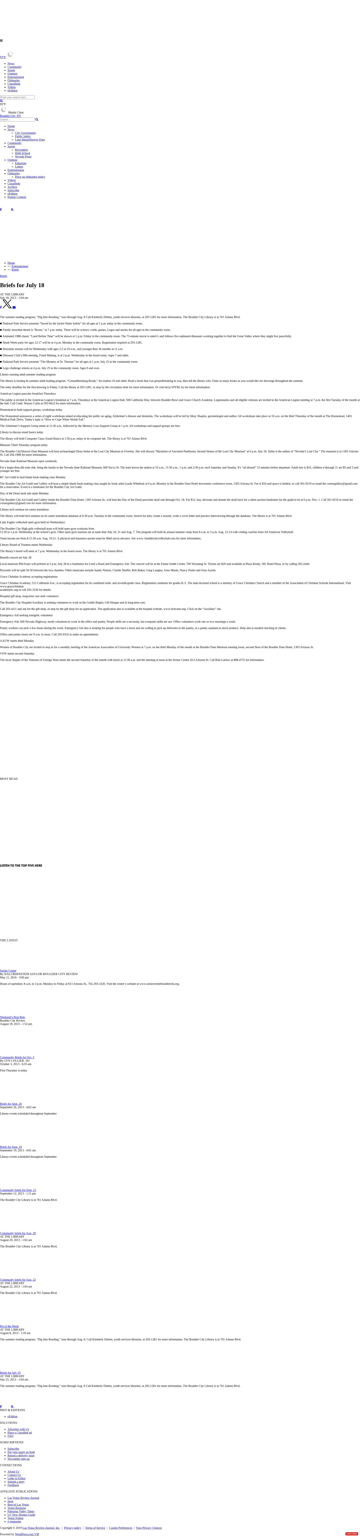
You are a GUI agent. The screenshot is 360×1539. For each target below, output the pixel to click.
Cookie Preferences (120, 1527)
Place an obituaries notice (30, 176)
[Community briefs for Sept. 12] (19, 1186)
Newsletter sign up (19, 1458)
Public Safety (23, 136)
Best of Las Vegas (18, 1504)
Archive (12, 186)
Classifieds (14, 83)
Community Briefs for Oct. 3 (17, 1057)
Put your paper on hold (21, 1452)
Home (11, 126)
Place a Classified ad (20, 1432)
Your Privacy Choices (149, 1527)
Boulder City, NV (10, 115)
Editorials (20, 163)
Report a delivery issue (21, 1455)
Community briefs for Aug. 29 (18, 1233)
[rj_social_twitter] (6, 209)
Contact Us (14, 1475)
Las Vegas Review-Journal (23, 1497)
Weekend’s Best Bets (12, 1017)
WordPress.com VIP (27, 1534)
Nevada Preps (23, 156)
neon (10, 1501)
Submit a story (16, 1481)
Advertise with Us (18, 1429)
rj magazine (14, 1521)
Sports (11, 70)
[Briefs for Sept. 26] (19, 1100)
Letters (19, 166)
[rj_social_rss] (12, 209)
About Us (13, 1471)
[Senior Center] (19, 967)
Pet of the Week (9, 1326)
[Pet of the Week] (19, 1322)
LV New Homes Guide (21, 1514)
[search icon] (1, 100)
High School (22, 153)
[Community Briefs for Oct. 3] (19, 1054)
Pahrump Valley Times (21, 1511)
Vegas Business (17, 1508)
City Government (25, 132)
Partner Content (17, 197)
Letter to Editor (17, 1478)
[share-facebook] (1, 307)
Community (15, 66)
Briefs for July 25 (10, 1372)
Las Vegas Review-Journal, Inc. (41, 1527)
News (11, 63)
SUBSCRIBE (351, 1534)
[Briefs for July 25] (19, 1369)
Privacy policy (72, 1527)
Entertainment (16, 77)
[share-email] (14, 307)
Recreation (21, 149)
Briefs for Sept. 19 (11, 1147)
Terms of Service (95, 1527)
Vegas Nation (15, 1518)
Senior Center (8, 970)
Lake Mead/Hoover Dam (30, 139)
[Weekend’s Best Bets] (19, 1013)
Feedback (13, 1485)
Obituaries (14, 80)
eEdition (12, 90)
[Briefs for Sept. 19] (19, 1143)
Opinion (12, 73)
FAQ (11, 1436)
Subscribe (13, 190)
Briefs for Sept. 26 (11, 1103)
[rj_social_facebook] (1, 209)
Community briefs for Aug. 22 (18, 1279)
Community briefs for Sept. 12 (18, 1190)
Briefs (3, 276)
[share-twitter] (7, 307)
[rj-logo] (37, 48)
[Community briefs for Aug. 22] (19, 1276)
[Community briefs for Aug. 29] (19, 1229)
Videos (12, 87)
